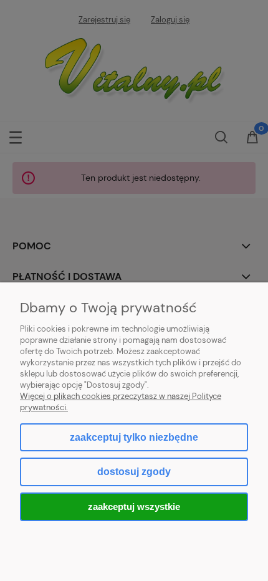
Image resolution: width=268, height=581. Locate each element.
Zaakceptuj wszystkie (134, 506)
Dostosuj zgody (134, 471)
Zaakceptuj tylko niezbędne (134, 437)
